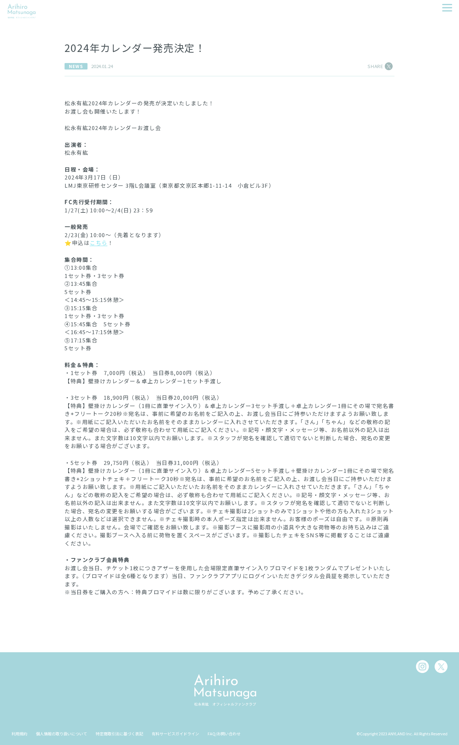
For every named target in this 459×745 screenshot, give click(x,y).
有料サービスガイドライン (175, 733)
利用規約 (19, 733)
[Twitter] (441, 666)
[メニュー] (447, 7)
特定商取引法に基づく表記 (119, 733)
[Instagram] (422, 666)
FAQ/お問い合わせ (224, 733)
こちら (99, 242)
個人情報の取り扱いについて (61, 733)
